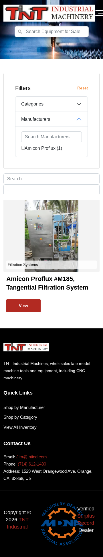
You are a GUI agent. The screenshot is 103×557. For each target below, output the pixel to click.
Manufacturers (35, 119)
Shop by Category (20, 417)
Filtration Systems (23, 265)
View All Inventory (20, 427)
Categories (32, 104)
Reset (82, 88)
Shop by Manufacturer (24, 407)
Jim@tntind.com (31, 456)
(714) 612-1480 (32, 464)
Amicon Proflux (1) (43, 148)
